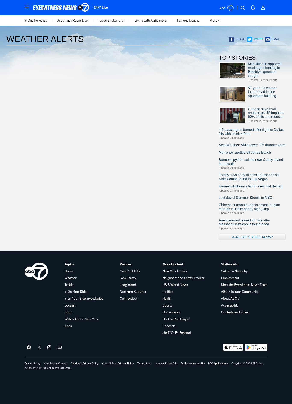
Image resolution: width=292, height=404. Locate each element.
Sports (167, 305)
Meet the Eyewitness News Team (244, 285)
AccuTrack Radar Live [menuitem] (72, 20)
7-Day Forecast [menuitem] (36, 20)
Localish (70, 305)
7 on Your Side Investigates (84, 298)
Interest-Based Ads (166, 363)
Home (69, 271)
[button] (26, 7)
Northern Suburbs (133, 291)
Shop (68, 312)
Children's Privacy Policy (84, 363)
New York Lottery (174, 271)
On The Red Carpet (176, 319)
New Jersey (128, 278)
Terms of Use (144, 363)
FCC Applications (218, 363)
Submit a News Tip (234, 271)
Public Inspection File (193, 363)
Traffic (69, 285)
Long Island (128, 285)
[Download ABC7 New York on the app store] (233, 347)
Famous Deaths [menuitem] (188, 20)
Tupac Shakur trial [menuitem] (111, 20)
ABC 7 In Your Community (240, 291)
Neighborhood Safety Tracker (183, 278)
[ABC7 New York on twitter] (39, 347)
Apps (68, 326)
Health (167, 298)
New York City (130, 271)
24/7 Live (101, 7)
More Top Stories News (251, 237)
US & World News (175, 285)
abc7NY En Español (176, 333)
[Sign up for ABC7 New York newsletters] (59, 347)
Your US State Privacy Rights (118, 363)
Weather (71, 278)
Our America (171, 312)
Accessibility (230, 305)
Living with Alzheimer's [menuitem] (150, 20)
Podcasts (168, 326)
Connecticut (128, 298)
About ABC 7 (230, 298)
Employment (230, 278)
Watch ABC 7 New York (81, 319)
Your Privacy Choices (55, 363)
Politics (167, 291)
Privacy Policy (32, 363)
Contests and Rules (234, 312)
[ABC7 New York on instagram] (49, 347)
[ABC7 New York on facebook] (29, 347)
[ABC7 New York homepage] (61, 7)
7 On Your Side (75, 291)
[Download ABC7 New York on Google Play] (256, 347)
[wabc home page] (36, 271)
